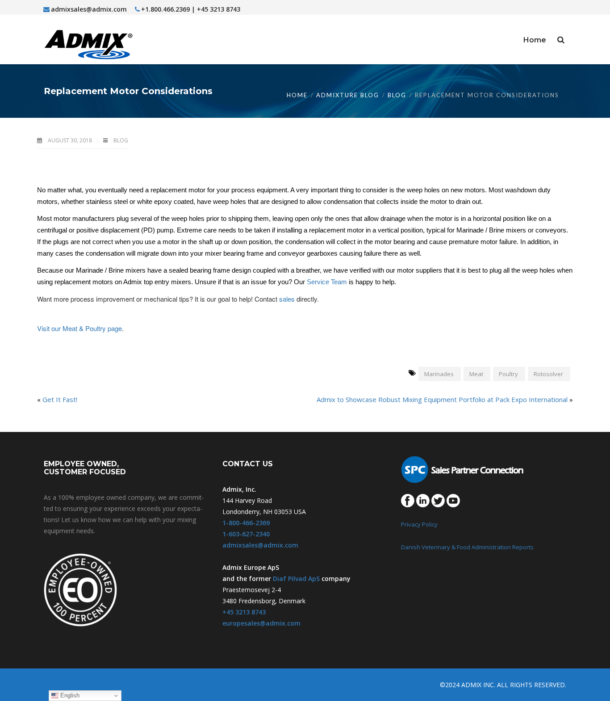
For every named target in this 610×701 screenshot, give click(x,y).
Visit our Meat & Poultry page (79, 328)
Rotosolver (548, 374)
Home (297, 95)
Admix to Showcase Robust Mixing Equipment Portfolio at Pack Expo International (442, 399)
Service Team (327, 282)
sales (287, 298)
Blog (397, 95)
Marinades (439, 374)
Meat (476, 374)
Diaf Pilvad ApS (296, 578)
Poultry (508, 374)
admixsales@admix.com (89, 9)
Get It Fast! (59, 399)
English (68, 695)
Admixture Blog (347, 95)
